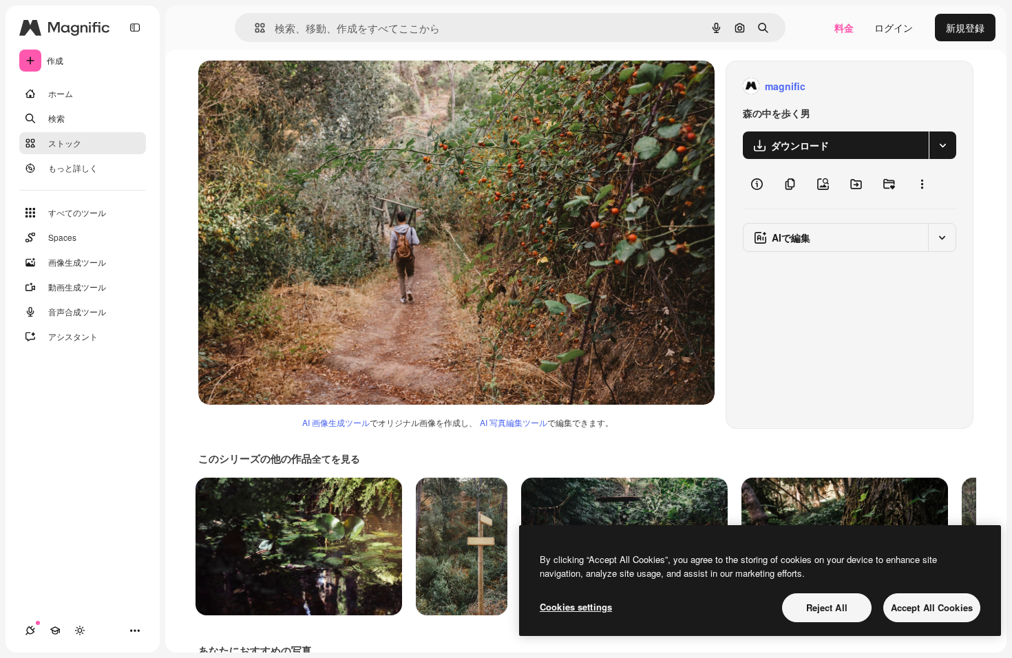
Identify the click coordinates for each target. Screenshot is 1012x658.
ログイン (893, 27)
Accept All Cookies (932, 607)
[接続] (30, 630)
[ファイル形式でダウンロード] (942, 145)
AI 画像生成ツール (336, 422)
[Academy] (55, 630)
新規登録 (965, 27)
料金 (844, 27)
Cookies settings (576, 606)
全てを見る (336, 458)
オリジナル (293, 86)
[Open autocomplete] (254, 28)
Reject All (826, 607)
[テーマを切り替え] (80, 630)
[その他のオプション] (922, 184)
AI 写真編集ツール (513, 422)
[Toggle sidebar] (135, 28)
